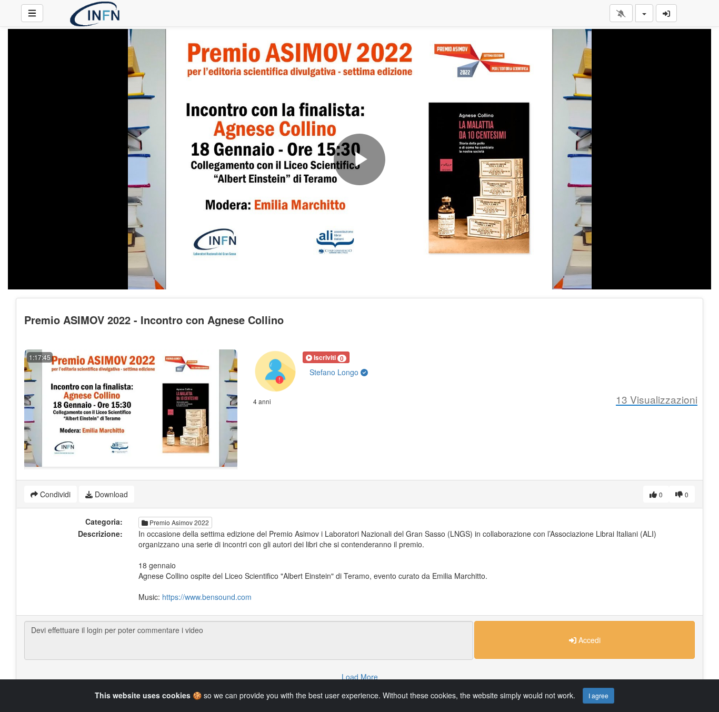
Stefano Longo (335, 372)
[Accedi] (666, 13)
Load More (360, 676)
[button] (326, 357)
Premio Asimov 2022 (178, 522)
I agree (598, 695)
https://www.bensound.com (207, 596)
